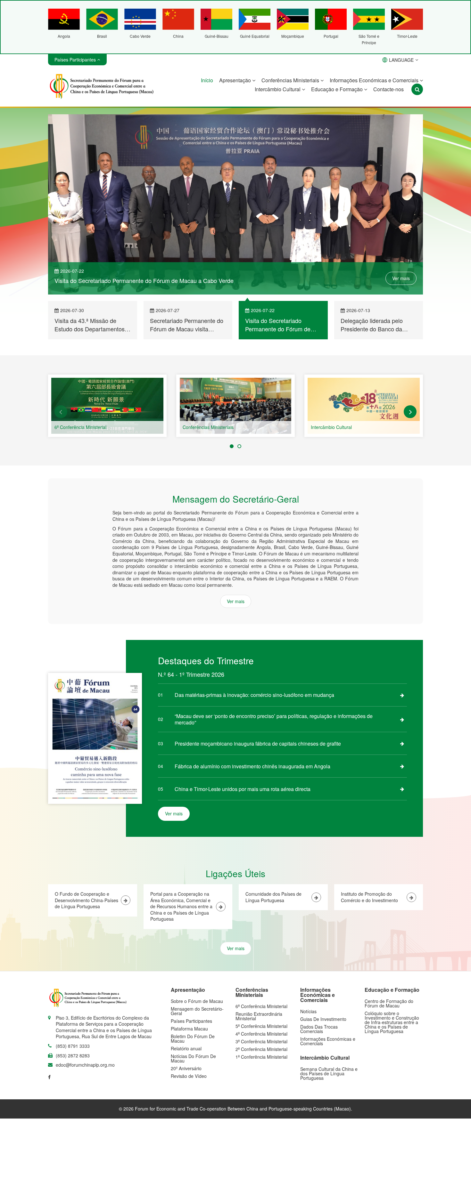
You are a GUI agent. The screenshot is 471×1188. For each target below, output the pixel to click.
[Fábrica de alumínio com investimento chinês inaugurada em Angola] (402, 766)
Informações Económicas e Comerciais (375, 80)
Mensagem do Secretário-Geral (197, 1011)
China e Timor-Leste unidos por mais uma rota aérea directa (242, 789)
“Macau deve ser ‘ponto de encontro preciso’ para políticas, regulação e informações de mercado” (274, 719)
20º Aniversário (186, 1068)
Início (207, 80)
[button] (60, 411)
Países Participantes (191, 1021)
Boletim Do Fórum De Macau (193, 1038)
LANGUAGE (401, 60)
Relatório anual (186, 1048)
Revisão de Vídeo (189, 1076)
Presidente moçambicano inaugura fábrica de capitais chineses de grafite (258, 743)
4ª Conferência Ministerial (261, 1033)
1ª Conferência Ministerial (261, 1057)
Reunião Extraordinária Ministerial (259, 1016)
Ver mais (401, 278)
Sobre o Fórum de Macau (197, 1001)
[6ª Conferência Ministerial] (107, 406)
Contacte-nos (388, 89)
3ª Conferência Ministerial (261, 1041)
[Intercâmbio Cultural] (364, 406)
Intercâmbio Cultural (278, 89)
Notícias (308, 1011)
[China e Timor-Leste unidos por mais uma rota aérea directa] (402, 789)
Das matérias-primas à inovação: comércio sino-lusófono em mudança (254, 695)
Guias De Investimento (323, 1019)
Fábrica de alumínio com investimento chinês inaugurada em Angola (252, 766)
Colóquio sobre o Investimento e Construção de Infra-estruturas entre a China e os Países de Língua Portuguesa (392, 1022)
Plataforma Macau (189, 1028)
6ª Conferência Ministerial (80, 427)
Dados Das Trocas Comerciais (319, 1028)
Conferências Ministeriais (290, 80)
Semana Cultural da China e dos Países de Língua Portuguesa (329, 1073)
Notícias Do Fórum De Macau (193, 1058)
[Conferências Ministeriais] (235, 406)
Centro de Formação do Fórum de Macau (389, 1003)
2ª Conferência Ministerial (261, 1049)
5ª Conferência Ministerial (261, 1026)
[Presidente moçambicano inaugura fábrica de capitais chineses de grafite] (402, 743)
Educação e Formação (337, 89)
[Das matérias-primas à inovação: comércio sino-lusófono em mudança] (402, 695)
